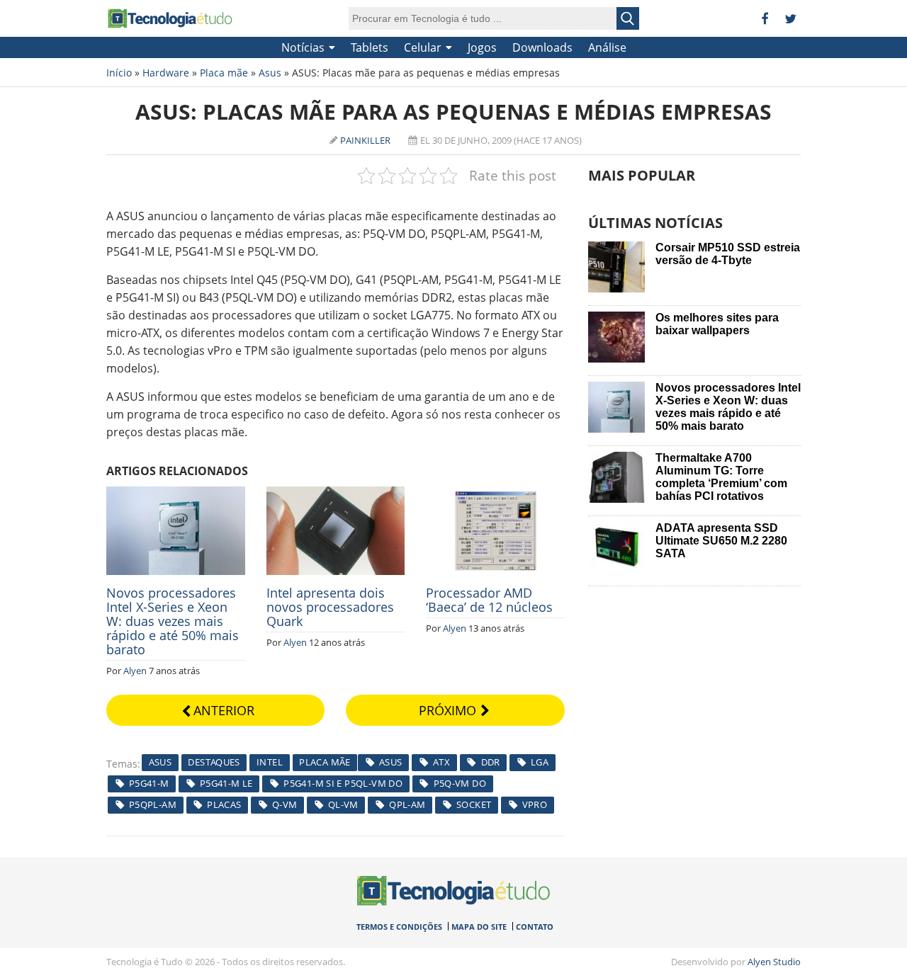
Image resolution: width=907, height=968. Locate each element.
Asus (270, 72)
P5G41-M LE (226, 783)
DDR (490, 762)
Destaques (214, 762)
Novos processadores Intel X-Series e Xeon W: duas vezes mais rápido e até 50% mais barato (172, 621)
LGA (539, 762)
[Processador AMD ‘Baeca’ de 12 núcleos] (495, 494)
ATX (441, 762)
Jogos (482, 47)
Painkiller (365, 140)
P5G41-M (149, 783)
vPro (535, 804)
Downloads (542, 47)
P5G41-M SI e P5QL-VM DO (342, 783)
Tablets (369, 47)
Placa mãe (224, 72)
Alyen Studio (774, 961)
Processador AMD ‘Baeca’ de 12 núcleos (489, 599)
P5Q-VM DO (460, 783)
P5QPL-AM (152, 804)
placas (224, 804)
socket (473, 804)
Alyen (135, 670)
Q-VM (285, 804)
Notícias (303, 47)
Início (119, 72)
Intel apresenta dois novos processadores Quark (330, 607)
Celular (422, 47)
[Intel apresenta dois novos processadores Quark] (335, 494)
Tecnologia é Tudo (170, 18)
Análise (607, 47)
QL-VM (343, 804)
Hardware (165, 72)
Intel (270, 762)
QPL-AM (407, 804)
